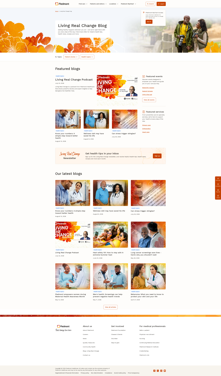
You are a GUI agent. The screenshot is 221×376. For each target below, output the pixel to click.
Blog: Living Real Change (91, 351)
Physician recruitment (147, 334)
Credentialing (144, 351)
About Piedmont (88, 330)
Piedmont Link (144, 355)
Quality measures (89, 343)
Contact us (86, 355)
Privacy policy (85, 373)
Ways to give (115, 343)
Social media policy (120, 373)
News (85, 338)
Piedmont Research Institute (149, 347)
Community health (89, 347)
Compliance (108, 373)
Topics (59, 57)
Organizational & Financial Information (67, 373)
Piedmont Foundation (118, 330)
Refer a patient (144, 330)
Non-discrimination (97, 373)
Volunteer (114, 338)
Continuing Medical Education (149, 343)
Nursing (142, 338)
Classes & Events (116, 334)
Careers (85, 334)
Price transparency (133, 373)
